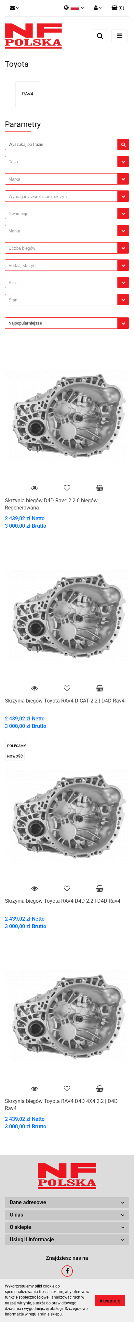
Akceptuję (110, 1300)
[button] (118, 8)
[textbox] (61, 161)
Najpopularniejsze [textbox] (25, 323)
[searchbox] (62, 179)
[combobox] (67, 161)
